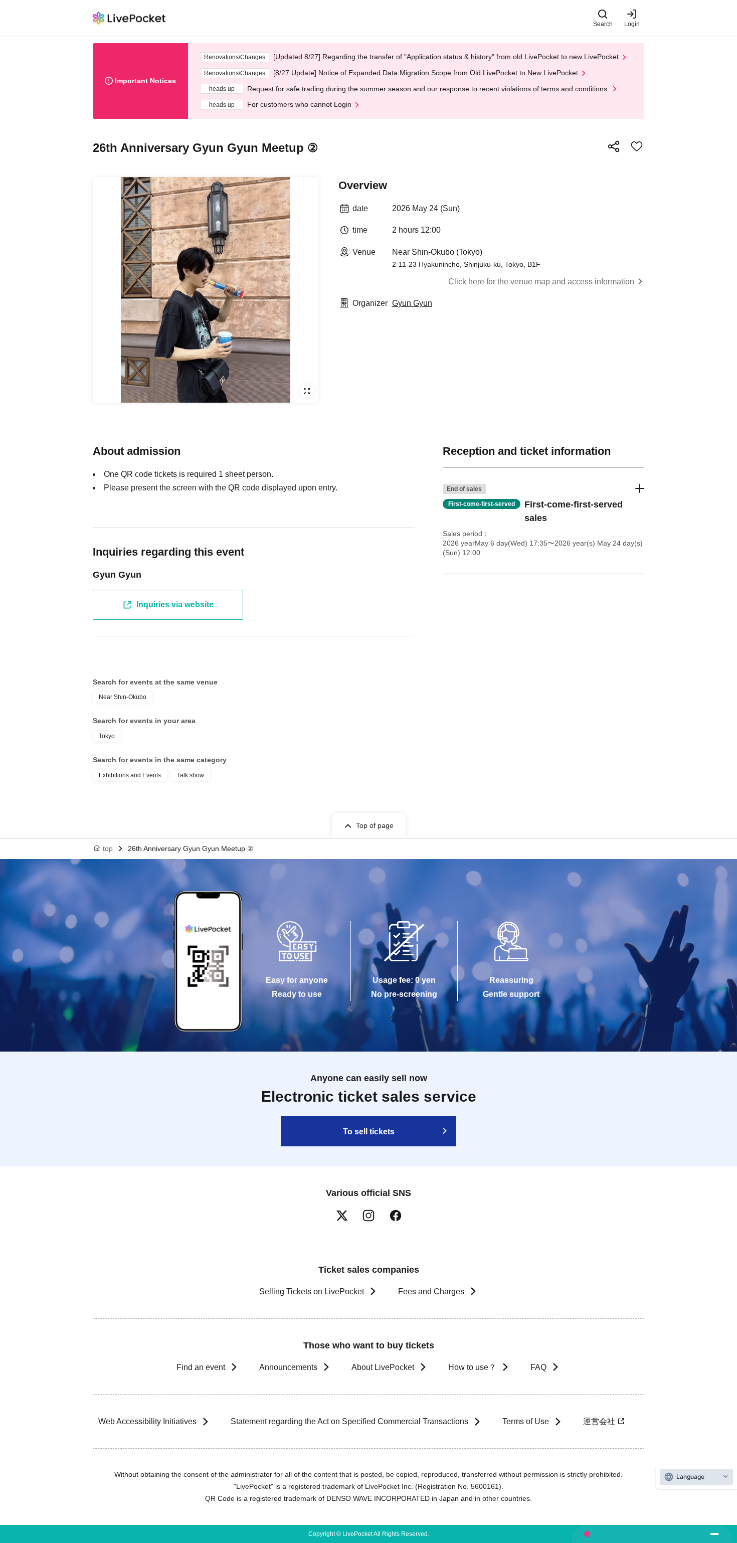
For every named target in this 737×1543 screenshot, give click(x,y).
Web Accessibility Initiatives (147, 1421)
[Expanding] (205, 290)
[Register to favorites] (636, 146)
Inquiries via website (175, 604)
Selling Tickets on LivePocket (311, 1291)
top (108, 848)
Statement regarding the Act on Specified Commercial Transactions (349, 1421)
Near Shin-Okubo (122, 697)
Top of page (375, 825)
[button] (543, 521)
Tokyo (107, 736)
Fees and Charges (431, 1291)
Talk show (190, 775)
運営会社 (599, 1421)
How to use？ (472, 1367)
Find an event (200, 1367)
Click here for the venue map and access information (541, 281)
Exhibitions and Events (130, 775)
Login (632, 24)
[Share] (613, 146)
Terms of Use (525, 1421)
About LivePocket (382, 1367)
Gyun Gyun (412, 303)
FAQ (538, 1367)
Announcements (288, 1367)
